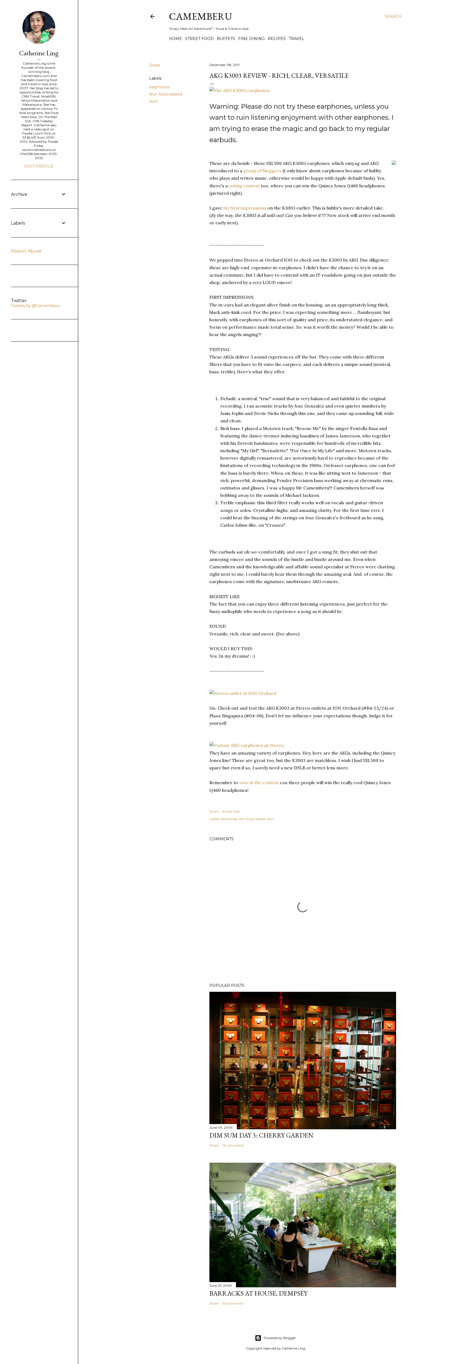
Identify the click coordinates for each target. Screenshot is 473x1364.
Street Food (199, 38)
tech (153, 101)
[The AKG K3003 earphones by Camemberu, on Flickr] (239, 90)
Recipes (277, 38)
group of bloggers (262, 170)
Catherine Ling (39, 53)
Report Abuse (26, 251)
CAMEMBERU (200, 16)
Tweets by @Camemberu (35, 305)
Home (175, 38)
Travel (296, 38)
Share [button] (154, 65)
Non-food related (165, 94)
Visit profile (39, 166)
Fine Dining (251, 38)
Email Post (231, 811)
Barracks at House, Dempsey (258, 1293)
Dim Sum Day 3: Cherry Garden (261, 1135)
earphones (159, 87)
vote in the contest (259, 782)
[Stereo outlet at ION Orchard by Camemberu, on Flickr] (242, 693)
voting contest (244, 185)
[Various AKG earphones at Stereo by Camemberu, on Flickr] (246, 745)
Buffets (226, 38)
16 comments (233, 1145)
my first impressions (244, 208)
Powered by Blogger (280, 1338)
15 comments (233, 1303)
